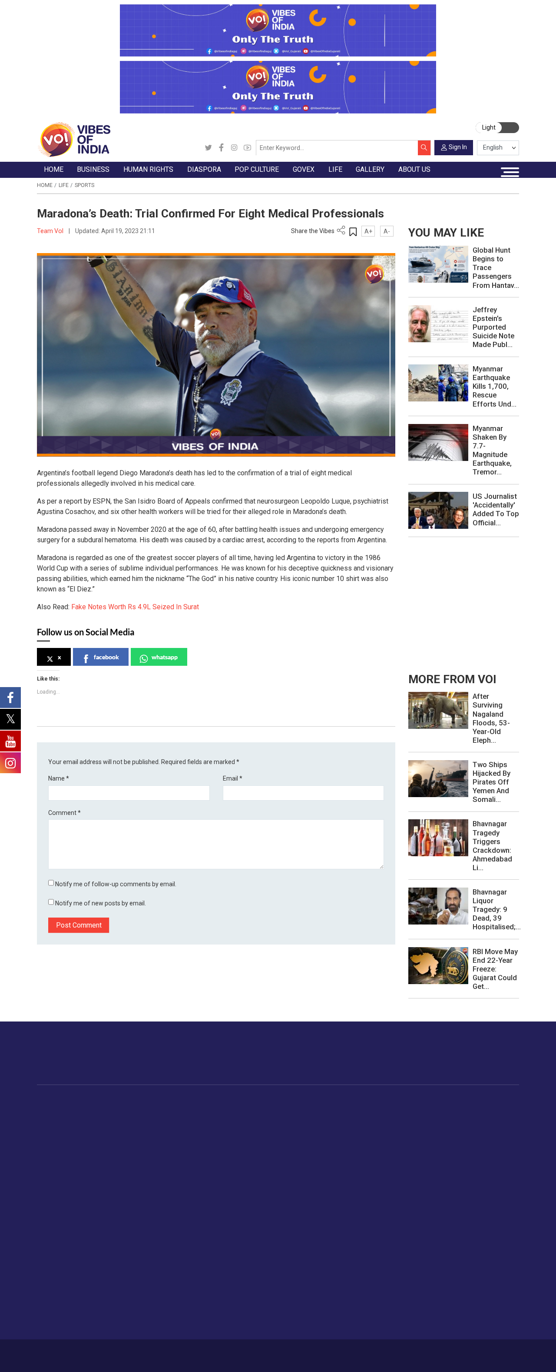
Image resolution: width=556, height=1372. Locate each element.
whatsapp (165, 657)
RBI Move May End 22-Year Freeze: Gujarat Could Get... (495, 969)
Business (115, 1100)
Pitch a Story (445, 1282)
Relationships (486, 1141)
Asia (220, 1120)
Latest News (63, 1120)
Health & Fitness (490, 1191)
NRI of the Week (238, 1131)
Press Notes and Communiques (473, 1261)
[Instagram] (234, 148)
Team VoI (51, 230)
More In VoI (434, 1241)
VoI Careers (444, 1312)
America (226, 1110)
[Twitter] (208, 148)
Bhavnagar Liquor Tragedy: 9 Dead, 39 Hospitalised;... (497, 909)
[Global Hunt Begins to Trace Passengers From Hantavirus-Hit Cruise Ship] (438, 263)
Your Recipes (402, 1131)
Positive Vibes (65, 1171)
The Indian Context (72, 1131)
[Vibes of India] (73, 139)
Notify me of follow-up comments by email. (115, 884)
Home (45, 185)
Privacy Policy (191, 1352)
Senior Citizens (488, 1161)
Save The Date (65, 1251)
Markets (122, 1141)
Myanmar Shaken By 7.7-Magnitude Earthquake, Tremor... (492, 450)
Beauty (477, 1222)
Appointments (337, 1141)
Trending (57, 1110)
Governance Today (344, 1110)
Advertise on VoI (451, 1251)
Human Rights (181, 1100)
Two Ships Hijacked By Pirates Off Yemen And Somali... (491, 782)
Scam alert (443, 1272)
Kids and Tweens (492, 1201)
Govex (318, 1100)
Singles (477, 1171)
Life (64, 185)
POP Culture (284, 1100)
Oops (434, 1292)
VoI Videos (60, 1272)
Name (58, 778)
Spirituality (481, 1232)
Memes (55, 1292)
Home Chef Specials (412, 1110)
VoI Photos (61, 1302)
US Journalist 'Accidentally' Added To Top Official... (496, 509)
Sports (84, 185)
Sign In (458, 147)
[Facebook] (221, 148)
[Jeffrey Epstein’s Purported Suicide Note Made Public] (438, 323)
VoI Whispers (336, 1120)
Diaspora (218, 1100)
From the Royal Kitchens (419, 1120)
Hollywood (289, 1120)
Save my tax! (129, 1151)
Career (67, 1352)
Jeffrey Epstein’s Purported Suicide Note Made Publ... (493, 327)
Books (284, 1141)
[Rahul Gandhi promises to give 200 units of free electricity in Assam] (438, 710)
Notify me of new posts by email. (100, 903)
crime (53, 1151)
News (178, 1110)
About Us (92, 1352)
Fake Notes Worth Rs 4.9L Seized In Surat (135, 607)
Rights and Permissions (461, 1323)
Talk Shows (61, 1261)
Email (232, 778)
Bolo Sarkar (333, 1131)
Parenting (480, 1151)
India (117, 1110)
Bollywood (289, 1110)
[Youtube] (247, 148)
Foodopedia (392, 1100)
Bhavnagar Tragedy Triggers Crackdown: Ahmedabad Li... (492, 845)
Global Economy (134, 1131)
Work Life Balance (493, 1181)
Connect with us (475, 1060)
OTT (281, 1131)
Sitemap (225, 1352)
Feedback (157, 1352)
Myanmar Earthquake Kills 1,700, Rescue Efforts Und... (494, 386)
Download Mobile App (474, 1356)
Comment (64, 812)
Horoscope (483, 1110)
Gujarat (55, 1141)
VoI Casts (59, 1282)
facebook (106, 657)
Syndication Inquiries (456, 1302)
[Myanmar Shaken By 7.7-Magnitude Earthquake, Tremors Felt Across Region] (438, 441)
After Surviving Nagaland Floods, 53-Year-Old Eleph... (491, 718)
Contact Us (124, 1352)
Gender (477, 1131)
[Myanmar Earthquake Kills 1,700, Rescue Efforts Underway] (438, 382)
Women (478, 1120)
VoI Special (61, 1161)
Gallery (46, 1241)
